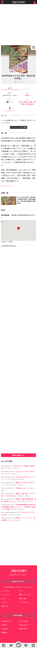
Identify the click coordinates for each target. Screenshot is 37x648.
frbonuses (4, 466)
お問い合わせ (23, 629)
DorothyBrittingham (8, 512)
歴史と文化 (5, 606)
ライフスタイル (24, 602)
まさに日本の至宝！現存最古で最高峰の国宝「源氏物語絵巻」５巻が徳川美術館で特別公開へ (26, 200)
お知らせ (4, 625)
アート (11, 102)
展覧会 (26, 102)
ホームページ (10, 110)
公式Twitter (5, 629)
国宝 (30, 102)
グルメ (4, 598)
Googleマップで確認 (7, 241)
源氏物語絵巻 (29, 104)
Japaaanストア (6, 621)
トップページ (6, 591)
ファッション (6, 595)
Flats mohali (5, 471)
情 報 (10, 88)
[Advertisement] (18, 24)
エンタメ (4, 602)
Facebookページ (24, 625)
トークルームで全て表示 (18, 127)
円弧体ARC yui (20, 488)
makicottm (5, 518)
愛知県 (27, 95)
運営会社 (4, 632)
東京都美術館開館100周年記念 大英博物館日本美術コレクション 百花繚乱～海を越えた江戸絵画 (19, 506)
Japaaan (18, 2)
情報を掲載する (18, 455)
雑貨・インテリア (24, 595)
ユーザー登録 (23, 621)
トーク (27, 88)
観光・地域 (22, 598)
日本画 (20, 102)
